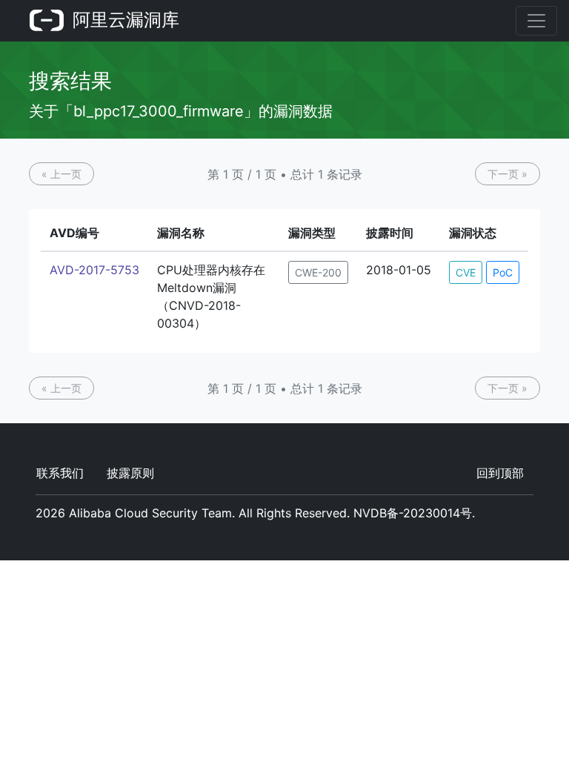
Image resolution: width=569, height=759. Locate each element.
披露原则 (130, 472)
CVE (466, 272)
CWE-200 (318, 272)
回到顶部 (500, 472)
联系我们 (60, 472)
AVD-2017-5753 (94, 269)
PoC (503, 272)
